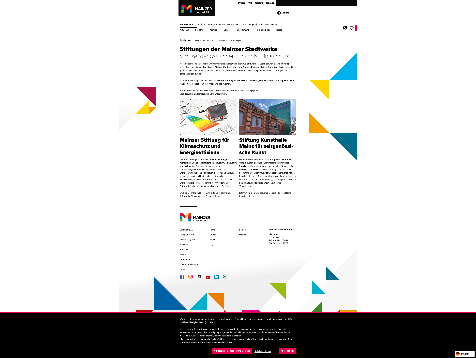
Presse (241, 3)
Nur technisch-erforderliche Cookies (232, 351)
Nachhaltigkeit (262, 30)
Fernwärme (185, 259)
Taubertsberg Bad (248, 24)
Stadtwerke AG (187, 24)
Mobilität (201, 24)
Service (227, 30)
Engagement (243, 30)
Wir (181, 319)
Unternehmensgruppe (203, 319)
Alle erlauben (287, 351)
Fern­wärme (232, 24)
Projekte (199, 30)
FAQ (250, 3)
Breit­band (264, 24)
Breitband (184, 249)
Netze (274, 24)
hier (230, 342)
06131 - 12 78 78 (280, 240)
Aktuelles (184, 30)
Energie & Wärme (216, 24)
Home (212, 229)
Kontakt (270, 3)
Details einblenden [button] (262, 351)
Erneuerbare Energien (189, 264)
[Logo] (195, 215)
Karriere (259, 3)
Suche (285, 13)
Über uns (243, 234)
